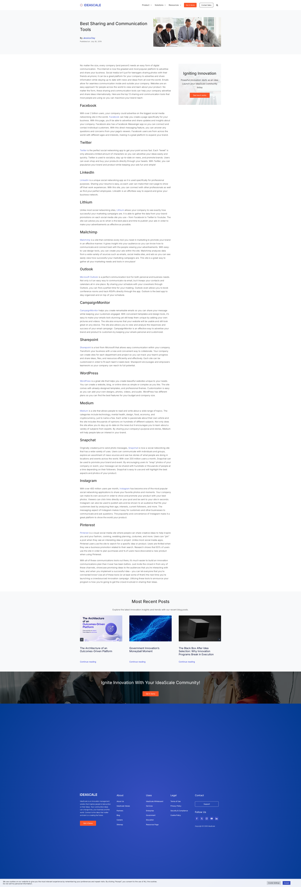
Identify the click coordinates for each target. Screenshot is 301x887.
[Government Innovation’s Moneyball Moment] (150, 616)
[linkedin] (216, 818)
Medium (84, 411)
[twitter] (202, 818)
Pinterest (84, 533)
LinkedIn (84, 180)
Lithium (120, 210)
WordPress (85, 381)
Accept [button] (286, 883)
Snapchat (133, 448)
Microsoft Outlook (89, 277)
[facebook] (197, 818)
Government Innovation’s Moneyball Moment (144, 650)
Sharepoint (85, 347)
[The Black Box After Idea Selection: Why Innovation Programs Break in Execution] (200, 616)
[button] (217, 5)
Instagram (125, 488)
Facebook (114, 117)
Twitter (83, 150)
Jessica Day (89, 38)
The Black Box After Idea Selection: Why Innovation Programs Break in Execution (196, 651)
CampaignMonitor (89, 310)
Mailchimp (85, 240)
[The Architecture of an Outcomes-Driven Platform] (101, 616)
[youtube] (212, 818)
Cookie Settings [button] (273, 883)
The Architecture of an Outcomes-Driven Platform (96, 650)
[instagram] (207, 818)
